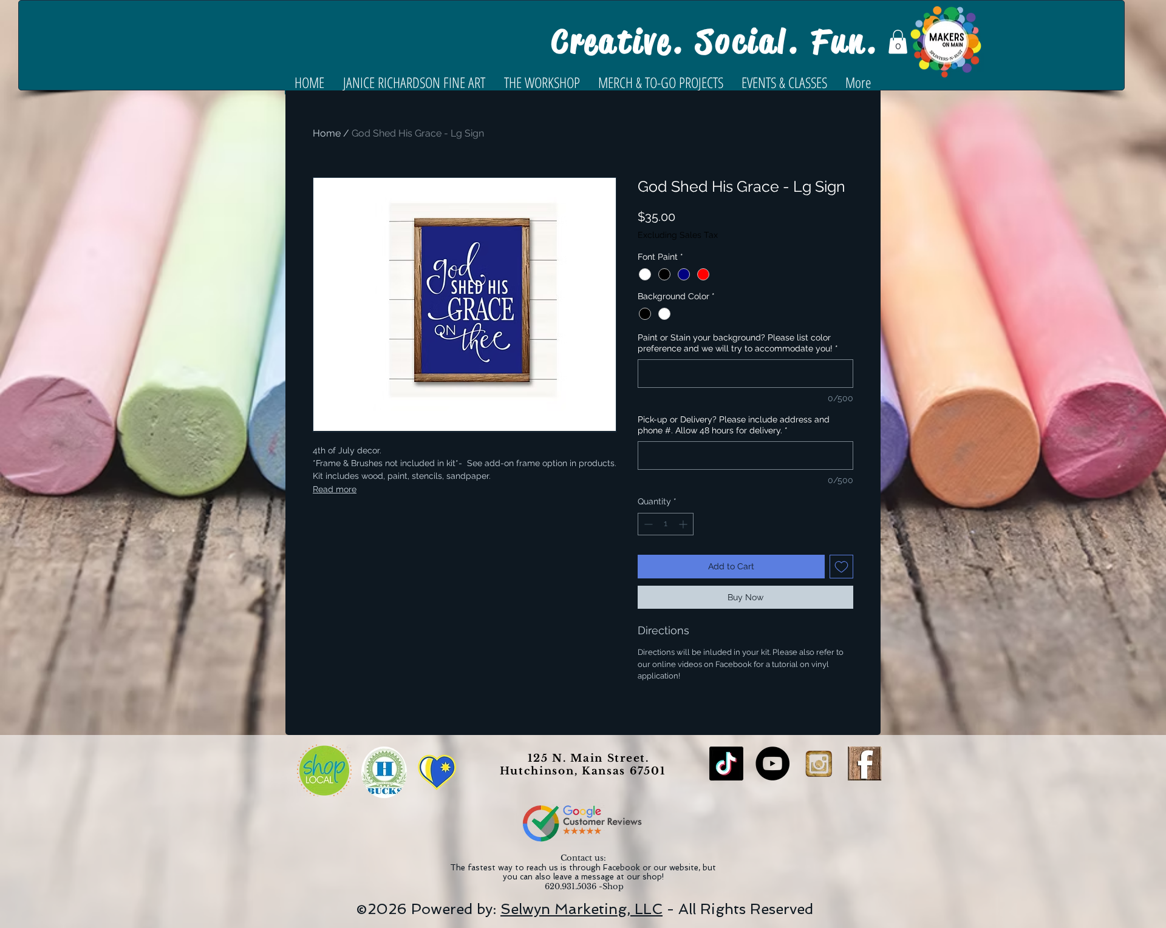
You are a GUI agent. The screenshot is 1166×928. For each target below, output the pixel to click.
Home (327, 133)
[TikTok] (726, 764)
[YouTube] (772, 764)
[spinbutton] (666, 524)
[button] (898, 41)
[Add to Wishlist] (841, 566)
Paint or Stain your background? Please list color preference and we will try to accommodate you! (738, 343)
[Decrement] (647, 524)
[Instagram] (819, 764)
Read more (334, 489)
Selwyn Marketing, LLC (581, 909)
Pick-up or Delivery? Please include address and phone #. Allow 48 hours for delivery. (734, 425)
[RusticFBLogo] (865, 764)
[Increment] (684, 524)
